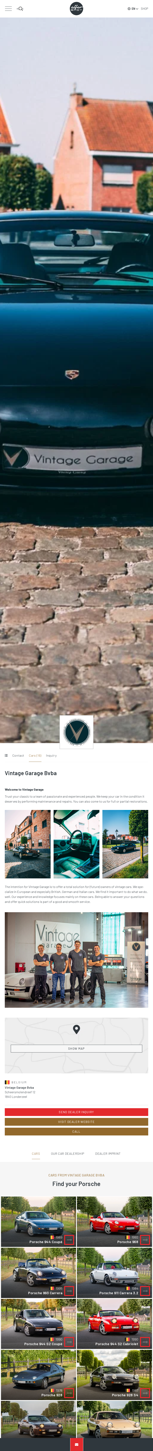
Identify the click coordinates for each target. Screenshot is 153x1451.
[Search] (20, 9)
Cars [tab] (36, 1153)
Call (76, 1131)
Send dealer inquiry (76, 1112)
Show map (76, 1048)
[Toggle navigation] (8, 9)
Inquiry (51, 755)
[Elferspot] (76, 9)
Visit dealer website (76, 1122)
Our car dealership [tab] (67, 1153)
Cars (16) (35, 755)
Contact (18, 755)
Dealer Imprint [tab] (108, 1153)
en (133, 8)
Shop (144, 8)
